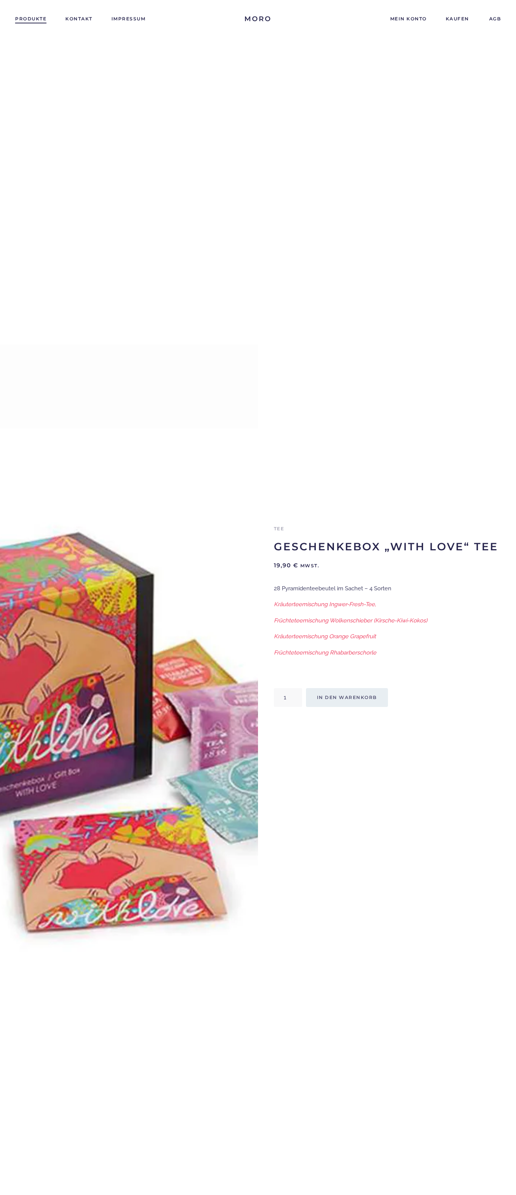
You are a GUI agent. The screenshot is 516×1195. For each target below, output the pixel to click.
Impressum (128, 19)
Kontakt (79, 19)
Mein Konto (408, 19)
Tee (279, 528)
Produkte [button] (30, 19)
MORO (258, 19)
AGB (495, 19)
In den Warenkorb (347, 697)
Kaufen (457, 19)
